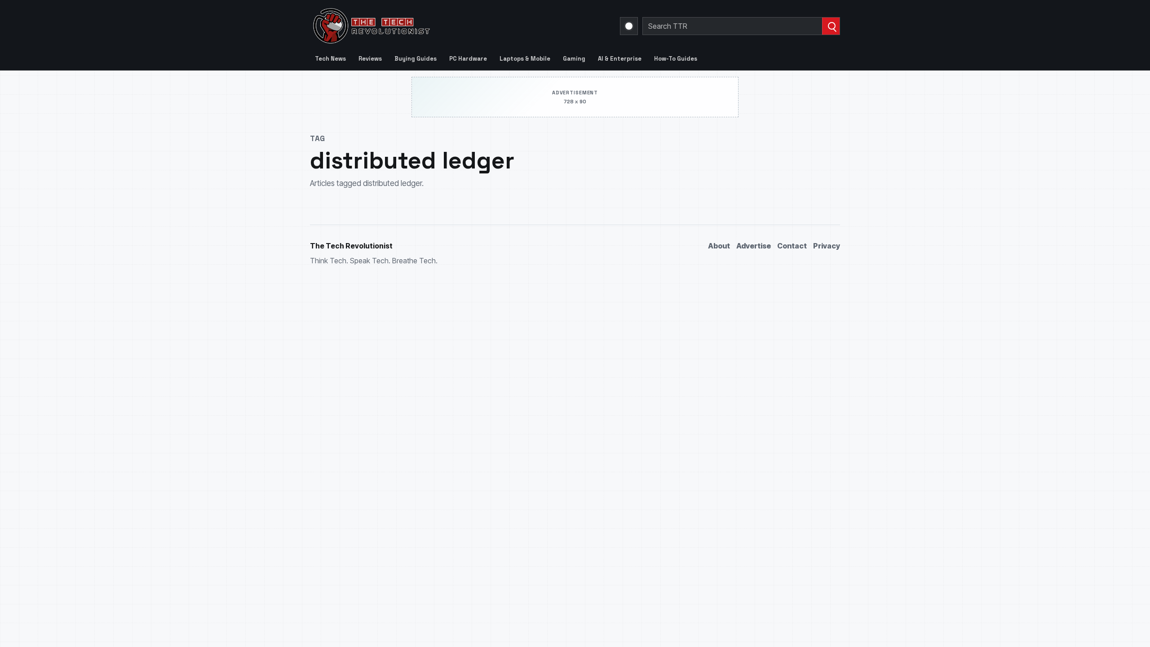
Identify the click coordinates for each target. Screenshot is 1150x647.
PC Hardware (468, 58)
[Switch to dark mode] (629, 26)
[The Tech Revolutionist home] (436, 26)
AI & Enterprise (619, 58)
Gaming (574, 58)
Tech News (330, 58)
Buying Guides (415, 58)
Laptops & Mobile (525, 58)
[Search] (831, 26)
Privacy (826, 245)
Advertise (753, 245)
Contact (792, 245)
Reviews (370, 58)
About (719, 245)
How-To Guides (675, 58)
